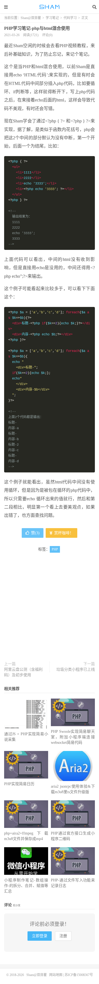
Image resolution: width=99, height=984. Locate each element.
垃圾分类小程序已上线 (75, 669)
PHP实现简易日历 (19, 784)
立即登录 (39, 936)
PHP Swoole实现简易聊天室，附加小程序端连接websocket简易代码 (73, 737)
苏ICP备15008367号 (79, 975)
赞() (35, 533)
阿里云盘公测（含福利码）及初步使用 (23, 672)
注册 (63, 936)
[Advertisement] (49, 611)
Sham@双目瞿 (49, 7)
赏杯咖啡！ (63, 533)
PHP (55, 549)
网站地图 (55, 975)
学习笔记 (52, 18)
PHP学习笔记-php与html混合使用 (37, 28)
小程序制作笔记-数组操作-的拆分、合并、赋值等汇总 (26, 885)
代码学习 (70, 18)
